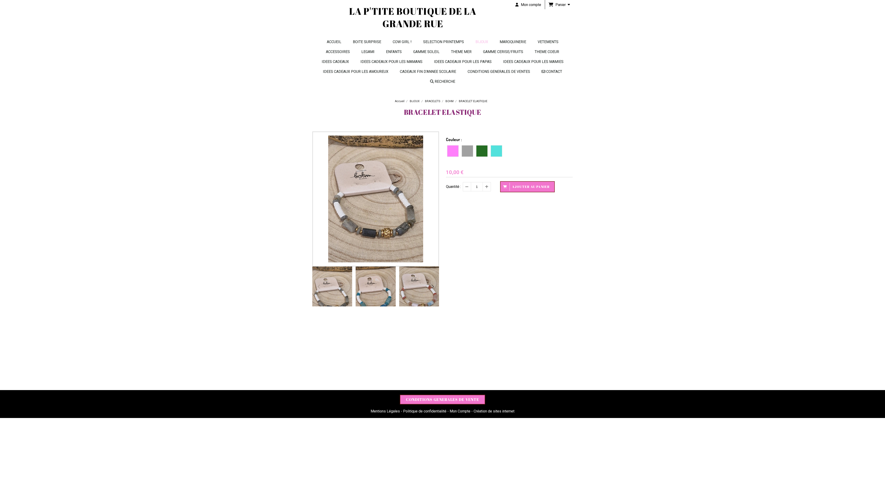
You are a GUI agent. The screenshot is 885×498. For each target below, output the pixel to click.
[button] (432, 286)
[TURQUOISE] (496, 151)
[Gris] (467, 151)
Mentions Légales (385, 411)
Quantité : (453, 186)
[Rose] (453, 151)
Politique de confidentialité (424, 411)
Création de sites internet (494, 411)
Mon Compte (460, 411)
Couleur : (454, 139)
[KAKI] (482, 151)
